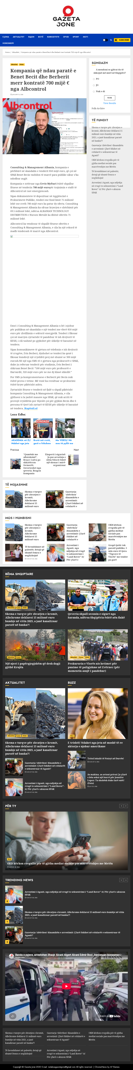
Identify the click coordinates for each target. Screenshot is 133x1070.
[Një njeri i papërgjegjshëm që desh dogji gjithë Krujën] (35, 645)
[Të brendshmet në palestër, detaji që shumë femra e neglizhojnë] (14, 552)
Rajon (31, 37)
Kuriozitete (53, 37)
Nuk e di (100, 91)
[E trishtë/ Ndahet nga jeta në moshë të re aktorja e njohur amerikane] (98, 713)
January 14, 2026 (17, 95)
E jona (6, 37)
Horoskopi (8, 43)
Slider (22, 64)
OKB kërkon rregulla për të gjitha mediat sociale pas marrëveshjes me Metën (105, 163)
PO (97, 78)
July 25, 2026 (93, 786)
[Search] (111, 40)
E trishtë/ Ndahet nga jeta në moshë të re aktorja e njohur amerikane (95, 744)
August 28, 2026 (32, 559)
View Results (109, 103)
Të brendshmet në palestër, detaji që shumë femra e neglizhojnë (105, 174)
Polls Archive (98, 108)
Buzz (72, 736)
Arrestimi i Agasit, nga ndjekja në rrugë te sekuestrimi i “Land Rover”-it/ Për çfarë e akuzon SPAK (75, 554)
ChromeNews (101, 1066)
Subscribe (124, 40)
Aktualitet (18, 37)
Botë (40, 37)
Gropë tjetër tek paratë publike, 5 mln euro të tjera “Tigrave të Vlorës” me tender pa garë (118, 552)
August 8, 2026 (94, 762)
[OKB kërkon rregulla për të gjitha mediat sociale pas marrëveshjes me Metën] (97, 532)
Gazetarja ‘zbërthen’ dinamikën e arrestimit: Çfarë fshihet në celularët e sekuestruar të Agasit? (74, 502)
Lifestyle (11, 859)
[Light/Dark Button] (105, 40)
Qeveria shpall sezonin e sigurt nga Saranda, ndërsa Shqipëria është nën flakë (96, 615)
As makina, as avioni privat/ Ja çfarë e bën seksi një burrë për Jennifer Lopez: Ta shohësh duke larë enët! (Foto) (107, 779)
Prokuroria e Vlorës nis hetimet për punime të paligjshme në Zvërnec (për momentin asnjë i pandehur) (94, 667)
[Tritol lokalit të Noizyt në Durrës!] (76, 760)
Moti (85, 37)
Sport (76, 37)
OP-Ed (66, 37)
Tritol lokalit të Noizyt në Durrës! (105, 758)
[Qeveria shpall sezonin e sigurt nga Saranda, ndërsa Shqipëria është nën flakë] (98, 595)
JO (97, 85)
